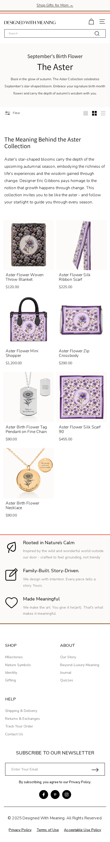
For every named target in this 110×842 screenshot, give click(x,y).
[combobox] (55, 33)
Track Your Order (19, 726)
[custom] (43, 794)
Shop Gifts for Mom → (55, 5)
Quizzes (66, 680)
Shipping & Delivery (21, 710)
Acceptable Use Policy (82, 829)
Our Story (68, 657)
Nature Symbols (18, 665)
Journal (65, 672)
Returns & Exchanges (22, 718)
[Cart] (91, 21)
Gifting (10, 680)
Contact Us (14, 734)
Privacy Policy (79, 782)
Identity (11, 672)
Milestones (14, 657)
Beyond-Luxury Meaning (79, 665)
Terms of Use (48, 829)
